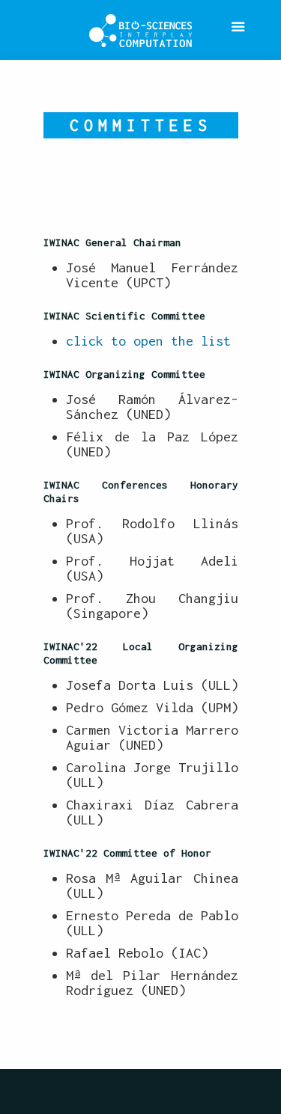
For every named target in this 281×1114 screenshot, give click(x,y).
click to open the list (148, 341)
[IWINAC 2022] (140, 30)
